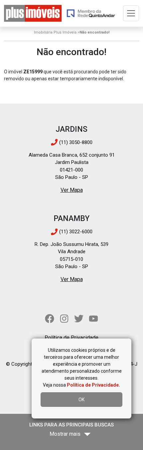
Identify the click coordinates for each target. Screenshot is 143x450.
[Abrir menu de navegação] (131, 13)
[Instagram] (64, 318)
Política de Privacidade (71, 338)
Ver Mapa (72, 190)
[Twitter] (79, 318)
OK (81, 399)
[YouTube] (93, 318)
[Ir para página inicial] (33, 13)
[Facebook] (49, 318)
